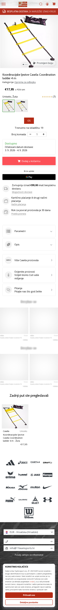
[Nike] (47, 487)
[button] (29, 231)
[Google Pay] (29, 177)
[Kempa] (47, 475)
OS (29, 120)
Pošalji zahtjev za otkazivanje (29, 554)
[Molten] (35, 487)
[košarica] (54, 4)
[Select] (35, 499)
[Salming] (23, 499)
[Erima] (10, 475)
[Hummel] (23, 475)
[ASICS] (23, 462)
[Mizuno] (23, 487)
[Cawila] (35, 462)
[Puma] (10, 499)
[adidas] (10, 462)
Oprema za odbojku (25, 82)
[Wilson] (29, 513)
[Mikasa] (10, 487)
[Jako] (35, 475)
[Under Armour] (47, 499)
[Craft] (47, 462)
